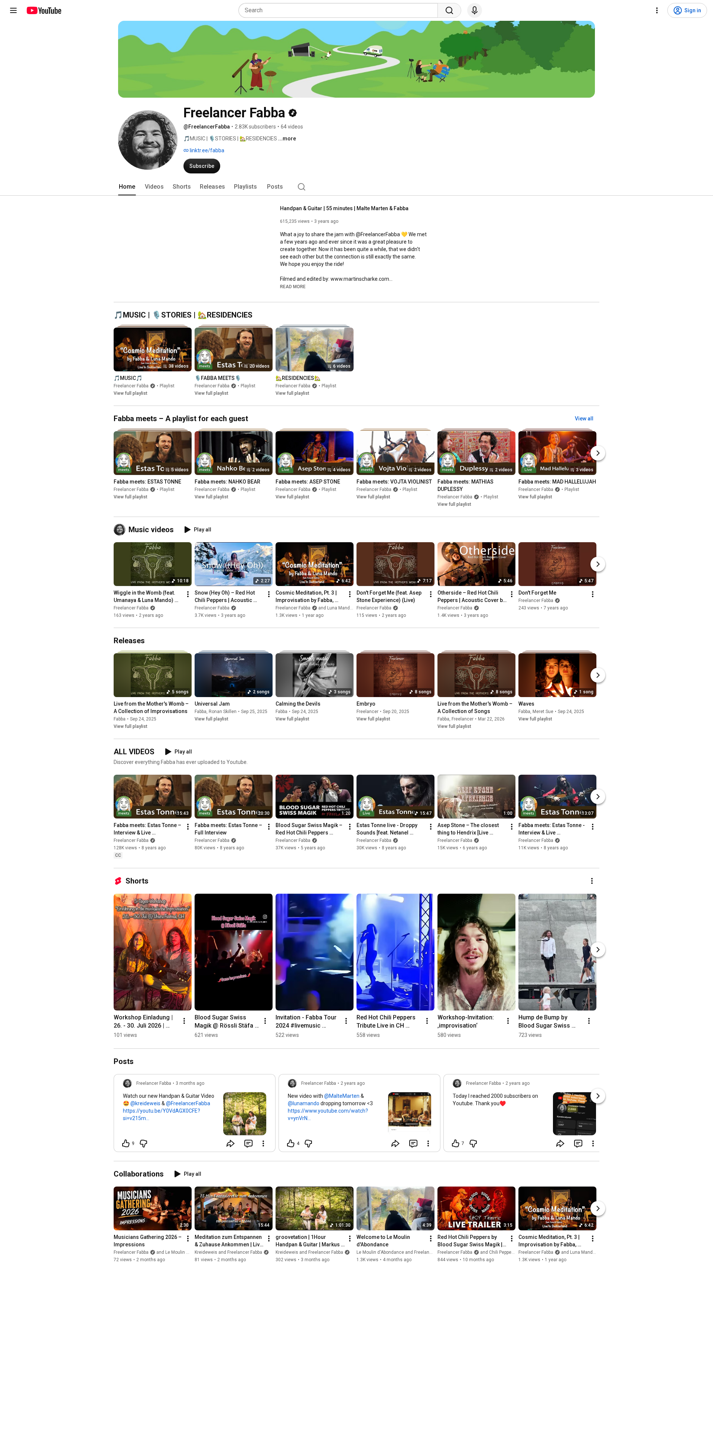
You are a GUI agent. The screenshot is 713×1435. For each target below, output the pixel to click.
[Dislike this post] (143, 1143)
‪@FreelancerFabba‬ (188, 1103)
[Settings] (656, 10)
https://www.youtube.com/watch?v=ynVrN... (328, 1114)
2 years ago (353, 1083)
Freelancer (367, 711)
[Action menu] (263, 1143)
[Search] (449, 10)
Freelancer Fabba (131, 385)
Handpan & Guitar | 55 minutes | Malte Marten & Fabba (344, 208)
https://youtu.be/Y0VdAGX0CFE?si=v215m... (161, 1114)
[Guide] (13, 10)
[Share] (230, 1143)
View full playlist (130, 393)
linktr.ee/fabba (206, 150)
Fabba (120, 719)
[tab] (127, 187)
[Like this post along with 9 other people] (126, 1143)
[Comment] (248, 1143)
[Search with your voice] (474, 10)
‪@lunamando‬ (303, 1103)
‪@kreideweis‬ (145, 1103)
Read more (293, 286)
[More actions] (187, 594)
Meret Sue (543, 711)
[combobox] (340, 10)
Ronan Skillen (223, 711)
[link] (194, 1115)
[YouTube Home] (43, 10)
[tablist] (356, 187)
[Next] (597, 453)
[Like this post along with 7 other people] (456, 1143)
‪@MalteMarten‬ (341, 1096)
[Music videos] (121, 530)
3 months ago (190, 1083)
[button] (293, 286)
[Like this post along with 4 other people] (291, 1143)
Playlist (167, 385)
